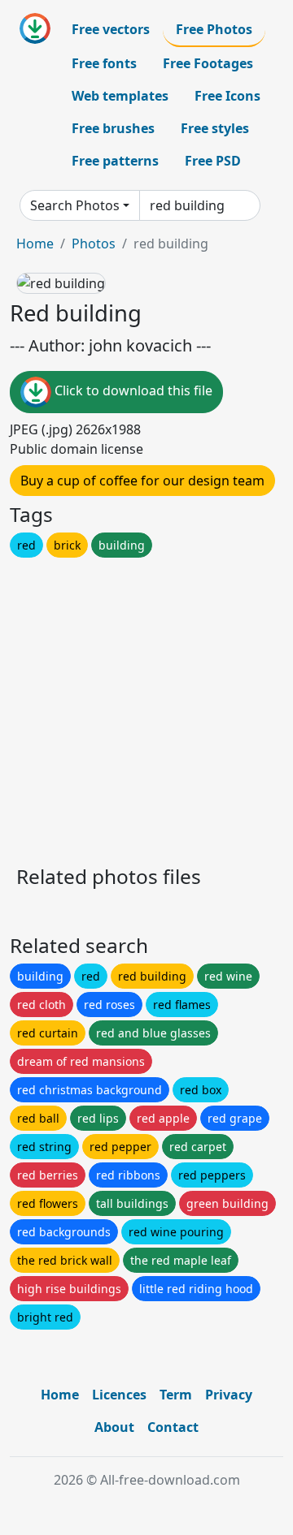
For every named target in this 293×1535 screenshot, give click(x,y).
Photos (94, 243)
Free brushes (113, 128)
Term (176, 1394)
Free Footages (208, 63)
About (114, 1427)
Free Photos (214, 29)
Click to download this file (131, 390)
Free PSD (213, 161)
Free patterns (115, 161)
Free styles (215, 128)
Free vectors (111, 29)
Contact (173, 1427)
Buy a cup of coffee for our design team (142, 480)
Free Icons (227, 96)
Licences (119, 1394)
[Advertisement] (146, 707)
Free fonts (104, 63)
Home (35, 243)
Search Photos (75, 205)
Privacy (228, 1394)
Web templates (120, 96)
